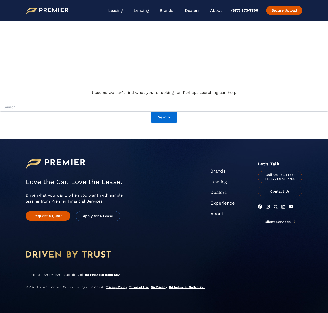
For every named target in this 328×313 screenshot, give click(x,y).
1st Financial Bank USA (102, 274)
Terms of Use (139, 287)
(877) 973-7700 (244, 10)
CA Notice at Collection (187, 287)
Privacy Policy (116, 287)
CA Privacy (159, 287)
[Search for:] (164, 107)
